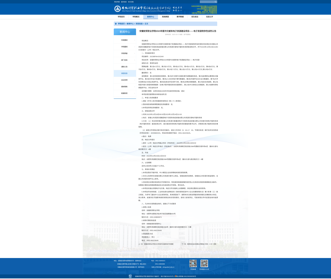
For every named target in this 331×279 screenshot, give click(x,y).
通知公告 (124, 67)
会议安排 (124, 80)
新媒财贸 (124, 93)
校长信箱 (131, 2)
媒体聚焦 (124, 87)
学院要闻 (124, 47)
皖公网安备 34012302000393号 (186, 276)
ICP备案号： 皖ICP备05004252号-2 (164, 276)
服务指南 (124, 2)
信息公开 (209, 17)
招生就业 (194, 17)
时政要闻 (124, 40)
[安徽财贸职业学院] (148, 13)
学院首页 (121, 17)
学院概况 (135, 17)
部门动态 (124, 60)
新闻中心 (150, 17)
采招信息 (139, 24)
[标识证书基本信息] (123, 278)
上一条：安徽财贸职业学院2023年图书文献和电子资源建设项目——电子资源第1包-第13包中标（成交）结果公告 (156, 244)
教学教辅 (180, 17)
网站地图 (117, 2)
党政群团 (165, 17)
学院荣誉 (124, 53)
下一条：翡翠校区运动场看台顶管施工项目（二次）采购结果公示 (199, 244)
